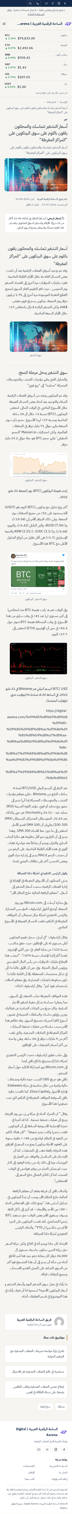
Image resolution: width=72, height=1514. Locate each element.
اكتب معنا (30, 1479)
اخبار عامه (51, 102)
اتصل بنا (63, 1472)
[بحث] (30, 3)
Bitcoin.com (33, 902)
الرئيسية (63, 102)
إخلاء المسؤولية (59, 1479)
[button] (36, 174)
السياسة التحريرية (58, 1466)
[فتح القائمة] (4, 24)
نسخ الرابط (45, 1406)
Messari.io (29, 432)
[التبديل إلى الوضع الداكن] (38, 3)
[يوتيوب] (46, 3)
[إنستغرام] (58, 3)
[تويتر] (52, 3)
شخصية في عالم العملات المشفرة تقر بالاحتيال (38, 1371)
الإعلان (31, 1472)
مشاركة (61, 1406)
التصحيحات (29, 1466)
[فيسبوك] (64, 3)
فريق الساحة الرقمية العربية (50, 199)
